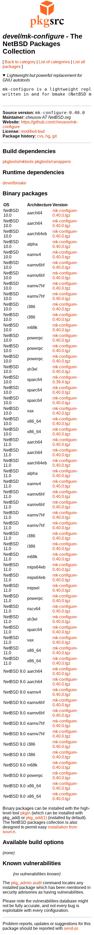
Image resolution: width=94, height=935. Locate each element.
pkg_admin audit (26, 883)
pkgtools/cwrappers (53, 161)
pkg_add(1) (36, 817)
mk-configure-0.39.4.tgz (65, 379)
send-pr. (71, 928)
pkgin (25, 813)
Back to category (20, 62)
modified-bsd (33, 131)
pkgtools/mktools (18, 161)
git (54, 136)
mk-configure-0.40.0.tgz (65, 212)
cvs (40, 136)
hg (47, 136)
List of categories (54, 62)
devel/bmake (14, 183)
